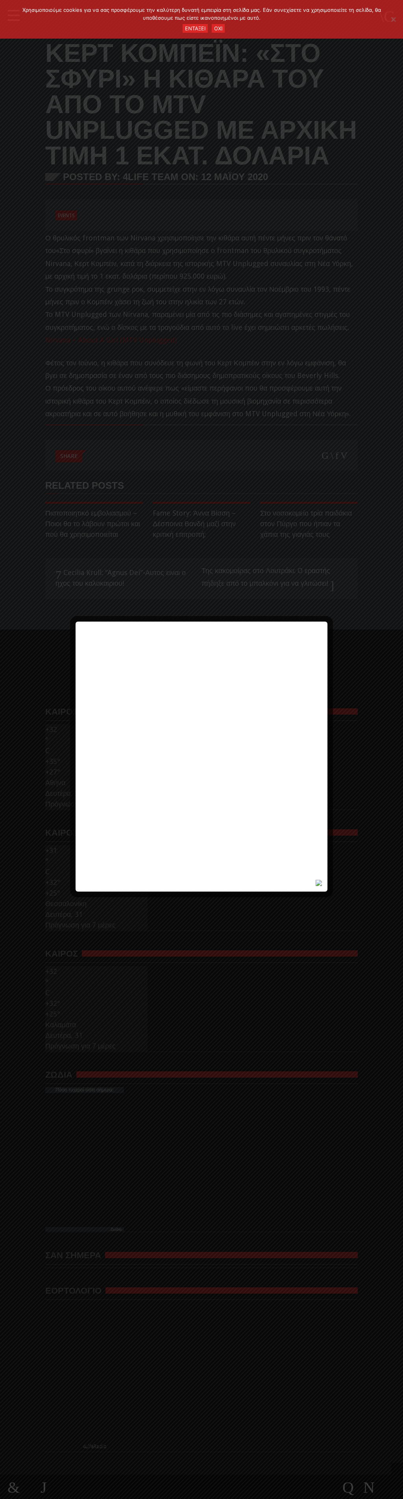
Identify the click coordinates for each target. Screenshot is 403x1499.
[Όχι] (393, 19)
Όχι (218, 28)
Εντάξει (195, 28)
